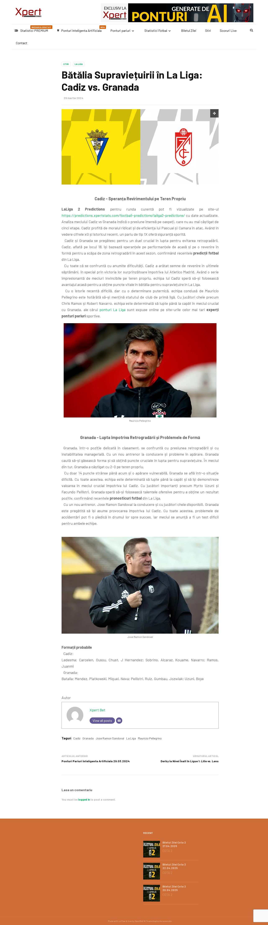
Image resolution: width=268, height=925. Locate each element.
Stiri (208, 30)
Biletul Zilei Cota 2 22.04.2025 (174, 866)
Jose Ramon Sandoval (110, 738)
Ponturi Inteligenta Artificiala (81, 29)
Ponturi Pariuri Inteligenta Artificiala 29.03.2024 (96, 761)
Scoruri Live (228, 30)
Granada (88, 738)
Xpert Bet (97, 710)
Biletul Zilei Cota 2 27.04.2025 (174, 844)
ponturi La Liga (112, 309)
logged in (84, 799)
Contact (21, 43)
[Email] (119, 720)
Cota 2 (167, 850)
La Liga (79, 64)
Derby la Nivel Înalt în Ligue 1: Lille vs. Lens (190, 761)
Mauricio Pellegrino (150, 738)
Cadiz (76, 738)
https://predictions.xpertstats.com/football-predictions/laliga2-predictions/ (123, 215)
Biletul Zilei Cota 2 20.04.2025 (174, 888)
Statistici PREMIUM (33, 29)
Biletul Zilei (188, 30)
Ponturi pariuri (120, 30)
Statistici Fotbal (155, 30)
